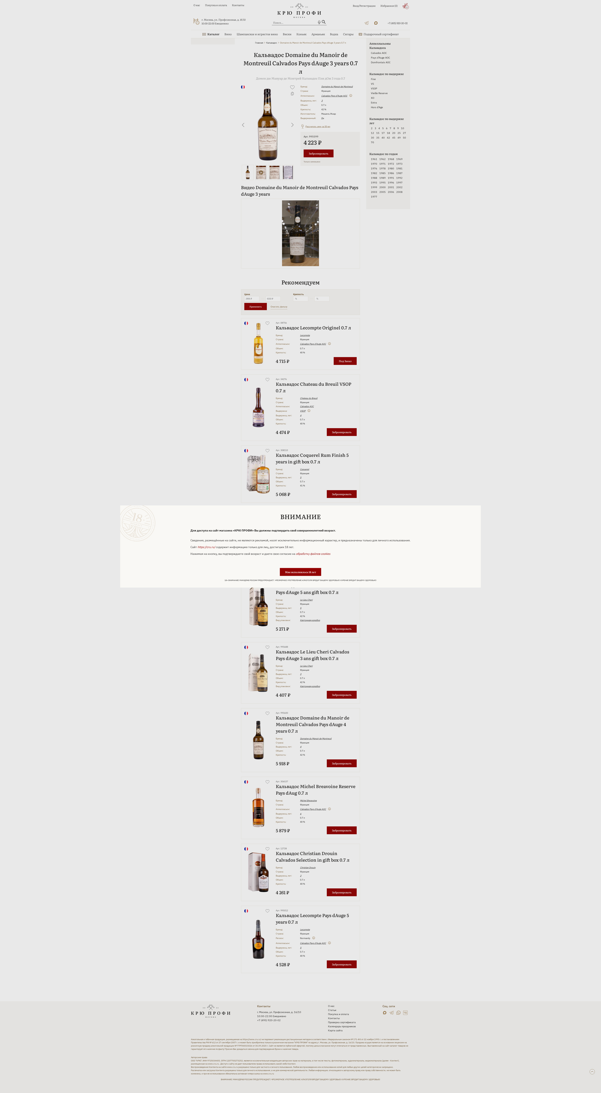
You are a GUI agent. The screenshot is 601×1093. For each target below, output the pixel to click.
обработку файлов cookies (313, 554)
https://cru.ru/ (206, 547)
